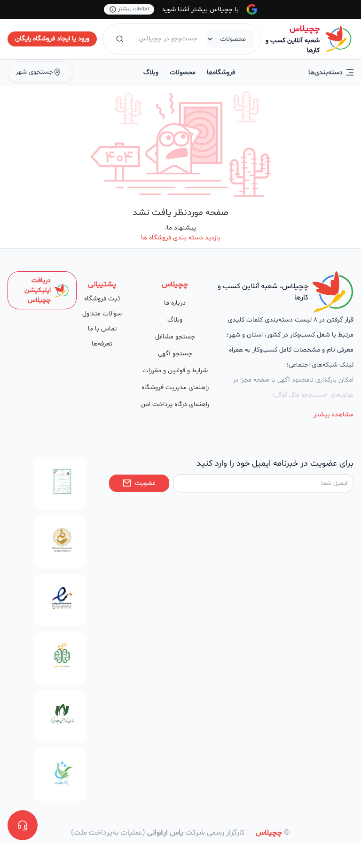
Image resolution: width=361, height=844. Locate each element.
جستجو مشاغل (175, 336)
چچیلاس (305, 29)
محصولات (183, 72)
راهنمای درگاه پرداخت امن (175, 404)
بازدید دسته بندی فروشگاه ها (180, 237)
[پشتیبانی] (23, 825)
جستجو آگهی (175, 353)
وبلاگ (150, 72)
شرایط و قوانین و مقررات (175, 370)
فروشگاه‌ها (221, 72)
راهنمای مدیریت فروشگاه (175, 387)
